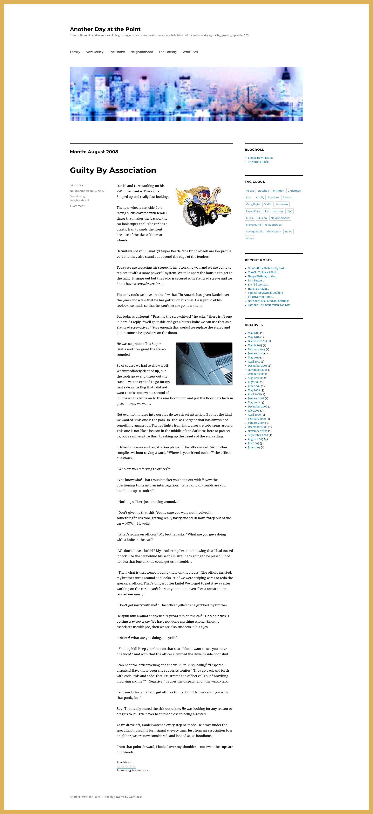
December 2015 (257, 341)
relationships (273, 224)
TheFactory (274, 231)
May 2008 (254, 390)
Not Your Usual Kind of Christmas (268, 301)
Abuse (250, 190)
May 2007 (254, 402)
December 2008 (257, 365)
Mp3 (289, 211)
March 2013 (255, 345)
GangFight (253, 204)
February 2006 (257, 419)
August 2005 (255, 439)
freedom (273, 197)
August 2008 (255, 378)
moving (278, 211)
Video (250, 238)
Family (75, 52)
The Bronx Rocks (258, 162)
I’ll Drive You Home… (261, 297)
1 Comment (77, 205)
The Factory (168, 52)
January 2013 (256, 353)
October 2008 (256, 374)
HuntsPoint (253, 211)
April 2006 (254, 414)
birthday (278, 190)
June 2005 (254, 447)
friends (287, 197)
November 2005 (258, 431)
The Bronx (117, 52)
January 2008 (256, 398)
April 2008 (254, 394)
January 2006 (256, 423)
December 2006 (258, 406)
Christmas (294, 190)
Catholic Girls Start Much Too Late (269, 305)
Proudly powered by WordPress (123, 797)
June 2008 (254, 386)
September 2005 (258, 435)
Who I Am (190, 52)
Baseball (263, 190)
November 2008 (258, 370)
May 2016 (254, 337)
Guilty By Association (113, 170)
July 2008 (253, 382)
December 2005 (257, 427)
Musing (80, 196)
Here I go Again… (258, 288)
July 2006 (254, 410)
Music (250, 217)
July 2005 (253, 443)
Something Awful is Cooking (265, 292)
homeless (282, 204)
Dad (249, 197)
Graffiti (268, 204)
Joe (72, 196)
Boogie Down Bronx (260, 157)
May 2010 (254, 357)
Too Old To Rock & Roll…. (263, 272)
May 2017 (254, 333)
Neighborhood (141, 52)
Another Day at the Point (105, 29)
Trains (288, 231)
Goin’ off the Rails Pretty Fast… (267, 268)
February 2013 (256, 349)
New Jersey (95, 52)
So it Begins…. (256, 280)
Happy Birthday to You (261, 276)
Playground (253, 224)
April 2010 (254, 361)
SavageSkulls (254, 231)
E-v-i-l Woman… (258, 284)
